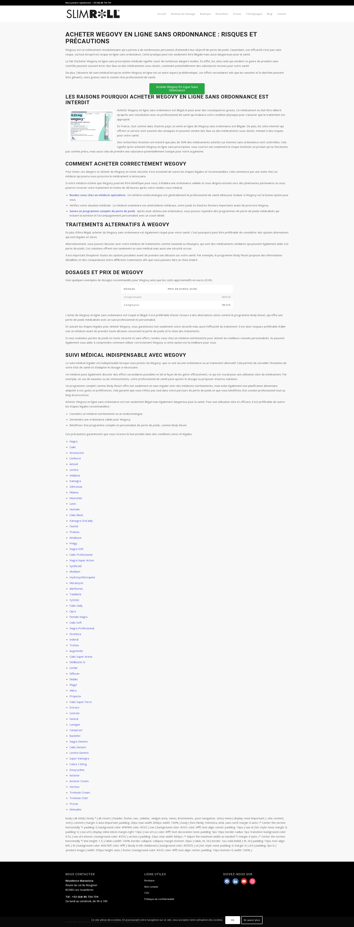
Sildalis (74, 679)
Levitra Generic (79, 752)
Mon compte (151, 886)
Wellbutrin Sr (78, 662)
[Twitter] (235, 881)
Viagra (73, 441)
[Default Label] (252, 881)
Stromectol (77, 453)
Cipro (73, 611)
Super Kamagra (79, 758)
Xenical (74, 719)
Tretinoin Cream (80, 792)
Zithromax (76, 486)
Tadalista (75, 594)
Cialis (73, 447)
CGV (146, 892)
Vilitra (73, 690)
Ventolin (75, 509)
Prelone (74, 532)
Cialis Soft (76, 622)
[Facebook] (227, 881)
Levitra (74, 470)
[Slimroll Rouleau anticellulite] (93, 14)
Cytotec (74, 600)
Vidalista (75, 475)
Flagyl (73, 685)
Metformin (76, 588)
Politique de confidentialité (159, 899)
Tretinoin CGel (79, 798)
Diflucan (74, 673)
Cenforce (75, 458)
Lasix (73, 503)
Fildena (74, 492)
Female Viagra (78, 617)
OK (232, 919)
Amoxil (74, 464)
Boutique (149, 880)
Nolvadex (75, 809)
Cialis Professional (81, 554)
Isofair (74, 668)
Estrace (74, 707)
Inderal (74, 639)
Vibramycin (76, 583)
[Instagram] (244, 881)
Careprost (76, 730)
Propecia (75, 696)
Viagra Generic (79, 741)
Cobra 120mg (78, 764)
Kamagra (75, 481)
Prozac (74, 803)
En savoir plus (252, 919)
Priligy (73, 543)
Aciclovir (75, 775)
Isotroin (74, 713)
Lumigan (75, 724)
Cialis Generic (78, 747)
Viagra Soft (76, 549)
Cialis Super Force (81, 702)
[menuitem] (162, 14)
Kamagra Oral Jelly (81, 521)
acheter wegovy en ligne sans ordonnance (177, 88)
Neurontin (76, 498)
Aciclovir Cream (79, 781)
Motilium (75, 571)
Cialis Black (76, 515)
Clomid (74, 526)
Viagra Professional (82, 628)
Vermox (74, 787)
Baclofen (75, 736)
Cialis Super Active (81, 656)
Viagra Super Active (82, 560)
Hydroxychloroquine (82, 577)
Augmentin (76, 651)
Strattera (75, 634)
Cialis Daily (76, 605)
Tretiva (74, 645)
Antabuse (75, 537)
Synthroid (75, 566)
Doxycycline (77, 770)
